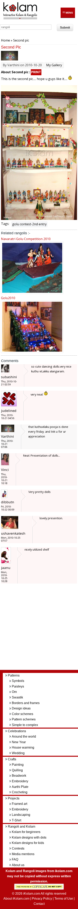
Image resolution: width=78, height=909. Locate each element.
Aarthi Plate (20, 786)
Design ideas (21, 708)
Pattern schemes (24, 719)
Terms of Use (63, 898)
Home (5, 40)
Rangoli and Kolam (21, 826)
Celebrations (17, 731)
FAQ (15, 859)
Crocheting (19, 792)
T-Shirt (16, 820)
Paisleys (18, 686)
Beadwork (19, 775)
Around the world (24, 736)
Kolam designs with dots (29, 837)
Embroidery (20, 781)
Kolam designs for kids (28, 843)
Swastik (17, 697)
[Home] (20, 18)
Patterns (14, 675)
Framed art (19, 803)
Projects (13, 798)
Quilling (17, 770)
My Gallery (54, 65)
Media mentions (23, 854)
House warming (23, 747)
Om (14, 691)
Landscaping (21, 814)
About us (18, 865)
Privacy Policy (42, 898)
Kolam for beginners (26, 832)
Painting (18, 764)
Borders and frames (26, 703)
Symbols (18, 680)
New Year (19, 742)
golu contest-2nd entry (29, 224)
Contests (18, 848)
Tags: (5, 224)
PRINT (36, 72)
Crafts (12, 759)
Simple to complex (25, 725)
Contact (39, 903)
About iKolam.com (16, 898)
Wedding (18, 753)
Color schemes (22, 714)
